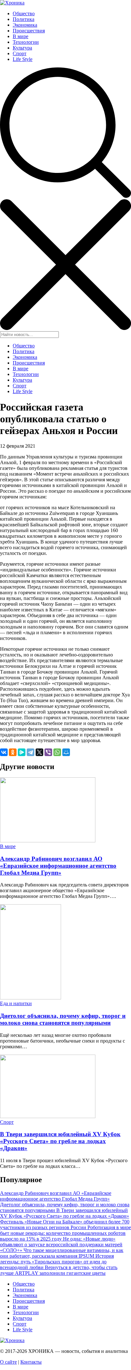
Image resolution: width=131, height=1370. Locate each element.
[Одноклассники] (13, 752)
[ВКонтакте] (4, 752)
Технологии (26, 42)
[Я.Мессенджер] (21, 752)
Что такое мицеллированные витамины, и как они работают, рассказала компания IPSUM (61, 1253)
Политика (23, 19)
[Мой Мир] (66, 752)
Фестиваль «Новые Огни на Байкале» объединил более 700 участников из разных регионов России (64, 1224)
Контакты (31, 1362)
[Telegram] (30, 752)
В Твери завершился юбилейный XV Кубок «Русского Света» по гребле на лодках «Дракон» (60, 1141)
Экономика (25, 25)
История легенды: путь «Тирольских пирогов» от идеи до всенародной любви (57, 1261)
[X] (39, 752)
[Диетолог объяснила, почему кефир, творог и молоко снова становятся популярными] (30, 997)
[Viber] (48, 752)
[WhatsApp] (57, 752)
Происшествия (29, 30)
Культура (22, 47)
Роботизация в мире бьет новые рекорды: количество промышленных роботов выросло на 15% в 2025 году (65, 1233)
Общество (24, 13)
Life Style (22, 59)
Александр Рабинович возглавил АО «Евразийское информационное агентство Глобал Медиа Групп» (58, 865)
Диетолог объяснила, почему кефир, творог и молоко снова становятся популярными (63, 1019)
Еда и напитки (16, 1003)
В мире (20, 36)
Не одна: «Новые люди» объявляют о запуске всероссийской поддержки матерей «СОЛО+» (61, 1244)
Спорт (19, 53)
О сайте (8, 1362)
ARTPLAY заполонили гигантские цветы (60, 1273)
